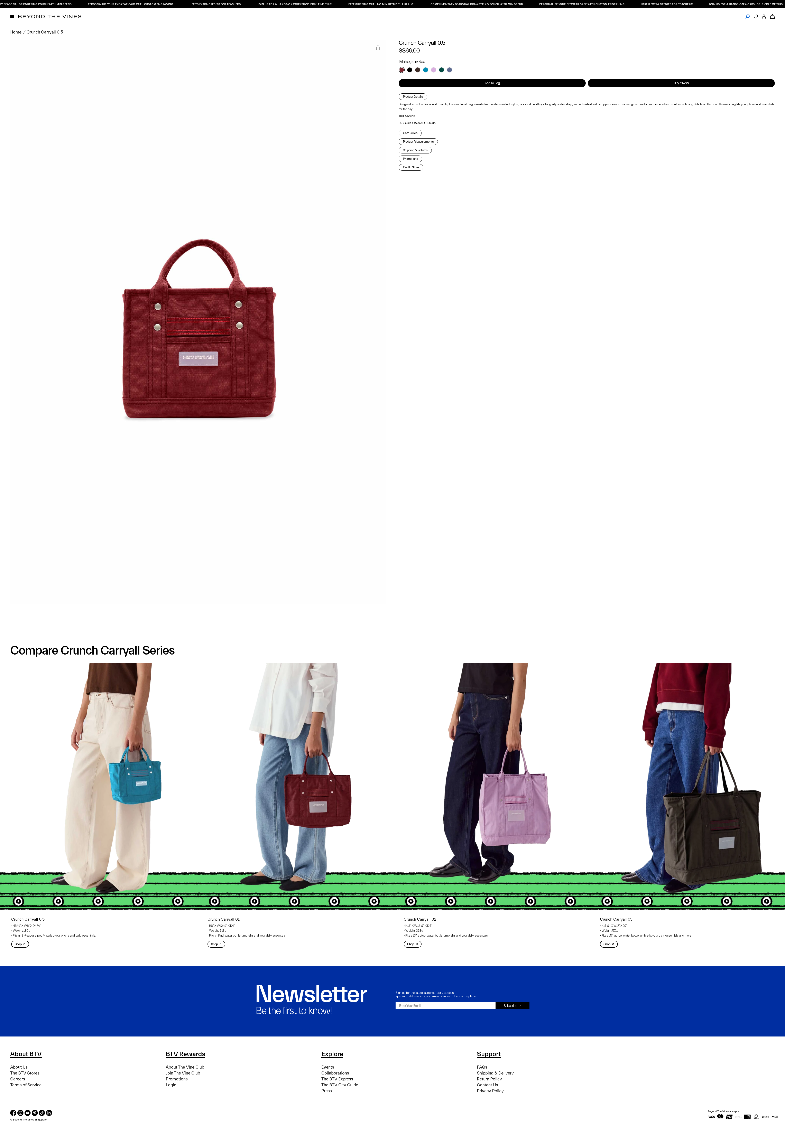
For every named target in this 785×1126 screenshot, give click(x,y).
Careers (17, 1079)
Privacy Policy (490, 1091)
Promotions (410, 159)
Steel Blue (449, 70)
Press (326, 1091)
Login (171, 1085)
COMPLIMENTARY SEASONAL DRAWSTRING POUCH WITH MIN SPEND (398, 4)
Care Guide (410, 133)
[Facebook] (13, 1113)
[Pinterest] (35, 1113)
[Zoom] (18, 48)
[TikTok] (42, 1113)
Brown (418, 70)
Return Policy (489, 1079)
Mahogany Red (402, 70)
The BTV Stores (24, 1073)
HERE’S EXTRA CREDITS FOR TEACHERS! (137, 4)
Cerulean (426, 70)
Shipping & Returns (415, 150)
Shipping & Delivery (495, 1073)
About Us (19, 1067)
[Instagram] (20, 1113)
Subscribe (510, 1006)
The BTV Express (337, 1079)
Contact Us (487, 1085)
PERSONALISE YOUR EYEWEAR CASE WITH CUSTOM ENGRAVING (52, 4)
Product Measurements (418, 141)
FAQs (482, 1067)
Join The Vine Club (183, 1073)
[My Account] (764, 16)
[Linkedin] (49, 1113)
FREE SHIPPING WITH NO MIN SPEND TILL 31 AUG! (303, 4)
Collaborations (335, 1073)
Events (327, 1067)
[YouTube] (28, 1113)
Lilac (434, 70)
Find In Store (411, 167)
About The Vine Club (185, 1067)
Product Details (413, 96)
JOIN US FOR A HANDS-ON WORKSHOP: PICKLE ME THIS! (216, 4)
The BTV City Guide (339, 1085)
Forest (441, 70)
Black (410, 70)
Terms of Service (25, 1085)
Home (15, 32)
